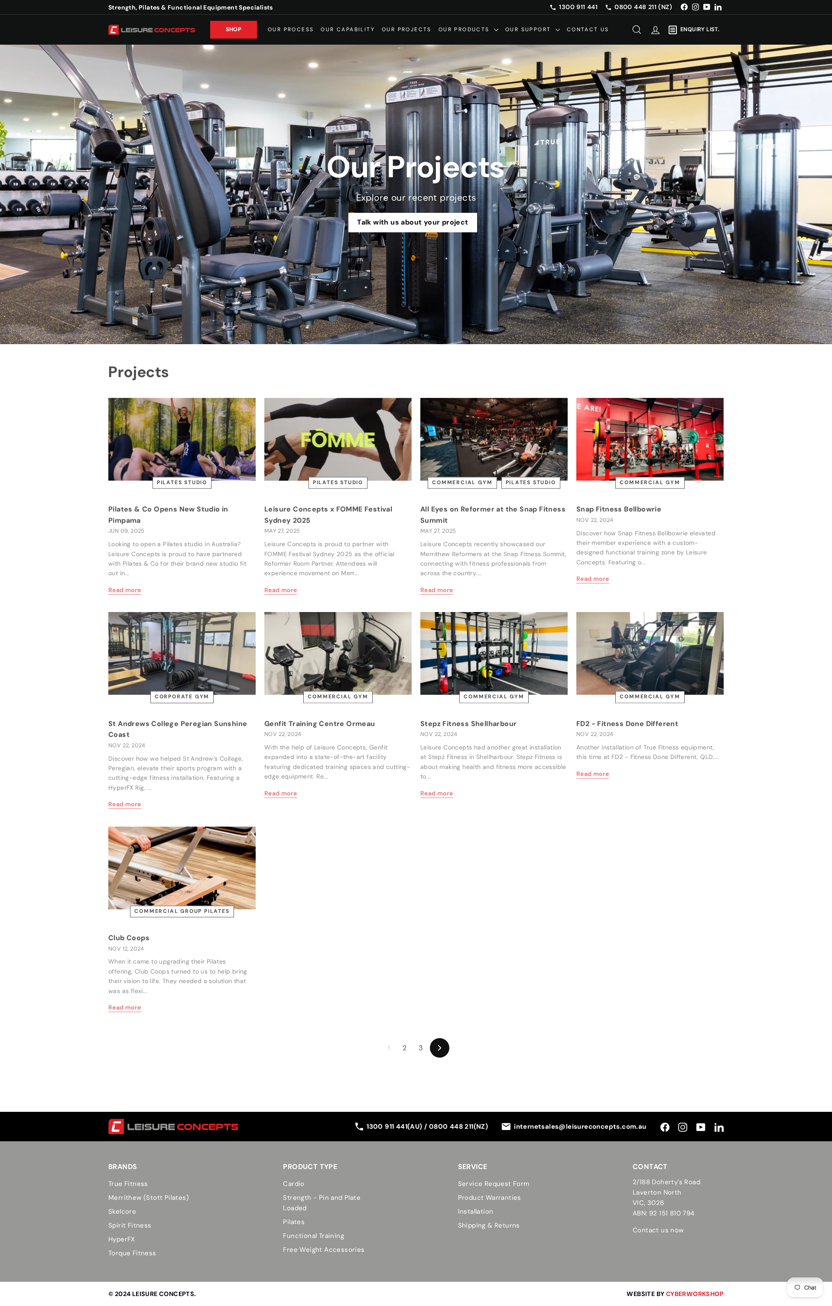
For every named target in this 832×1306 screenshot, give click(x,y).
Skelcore (122, 1211)
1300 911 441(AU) (395, 1126)
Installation (476, 1211)
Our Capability (348, 29)
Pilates (294, 1222)
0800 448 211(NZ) (458, 1126)
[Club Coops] (182, 868)
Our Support (529, 29)
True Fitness (128, 1183)
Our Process (291, 29)
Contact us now (658, 1230)
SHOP (234, 29)
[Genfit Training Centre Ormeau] (338, 653)
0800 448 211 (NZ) (643, 7)
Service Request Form (494, 1183)
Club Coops (129, 937)
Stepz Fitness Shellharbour (468, 723)
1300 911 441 (578, 7)
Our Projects (407, 29)
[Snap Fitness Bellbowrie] (650, 439)
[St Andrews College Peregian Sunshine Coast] (182, 653)
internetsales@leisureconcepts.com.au (580, 1126)
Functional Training (313, 1235)
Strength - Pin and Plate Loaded (322, 1202)
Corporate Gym (182, 697)
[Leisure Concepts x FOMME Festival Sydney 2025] (338, 439)
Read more (124, 590)
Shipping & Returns (489, 1225)
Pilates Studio (182, 482)
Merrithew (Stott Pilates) (148, 1197)
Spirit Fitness (130, 1225)
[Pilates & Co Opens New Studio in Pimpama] (182, 439)
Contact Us (588, 29)
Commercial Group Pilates (181, 911)
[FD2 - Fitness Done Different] (650, 653)
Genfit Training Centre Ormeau (319, 723)
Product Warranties (489, 1197)
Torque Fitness (132, 1253)
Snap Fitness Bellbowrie (618, 509)
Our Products (465, 29)
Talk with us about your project (412, 222)
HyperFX (121, 1239)
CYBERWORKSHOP (695, 1294)
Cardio (293, 1183)
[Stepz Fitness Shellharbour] (494, 653)
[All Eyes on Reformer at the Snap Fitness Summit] (494, 439)
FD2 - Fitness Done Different (627, 723)
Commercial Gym (462, 482)
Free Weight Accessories (323, 1249)
